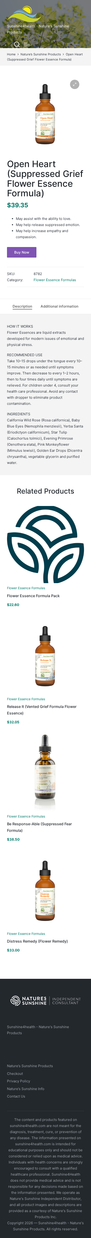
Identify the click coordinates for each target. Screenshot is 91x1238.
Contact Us (16, 1096)
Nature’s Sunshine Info (25, 1089)
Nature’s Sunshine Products (30, 1066)
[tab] (22, 306)
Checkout (15, 1073)
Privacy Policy (18, 1081)
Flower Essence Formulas (55, 280)
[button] (74, 84)
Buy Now (21, 252)
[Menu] (27, 44)
